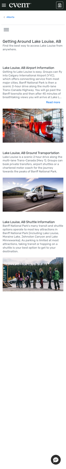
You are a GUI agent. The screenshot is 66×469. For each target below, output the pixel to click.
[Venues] (59, 5)
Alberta (10, 17)
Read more (53, 102)
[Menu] (4, 5)
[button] (5, 29)
